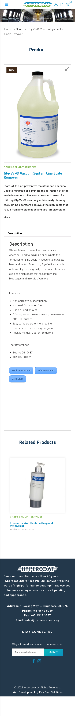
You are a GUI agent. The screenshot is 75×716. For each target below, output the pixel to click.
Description (15, 233)
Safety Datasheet (45, 370)
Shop (19, 29)
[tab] (38, 233)
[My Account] (56, 4)
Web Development (24, 692)
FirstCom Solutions (50, 692)
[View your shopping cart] (67, 4)
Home (8, 29)
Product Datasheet (21, 370)
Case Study (17, 379)
